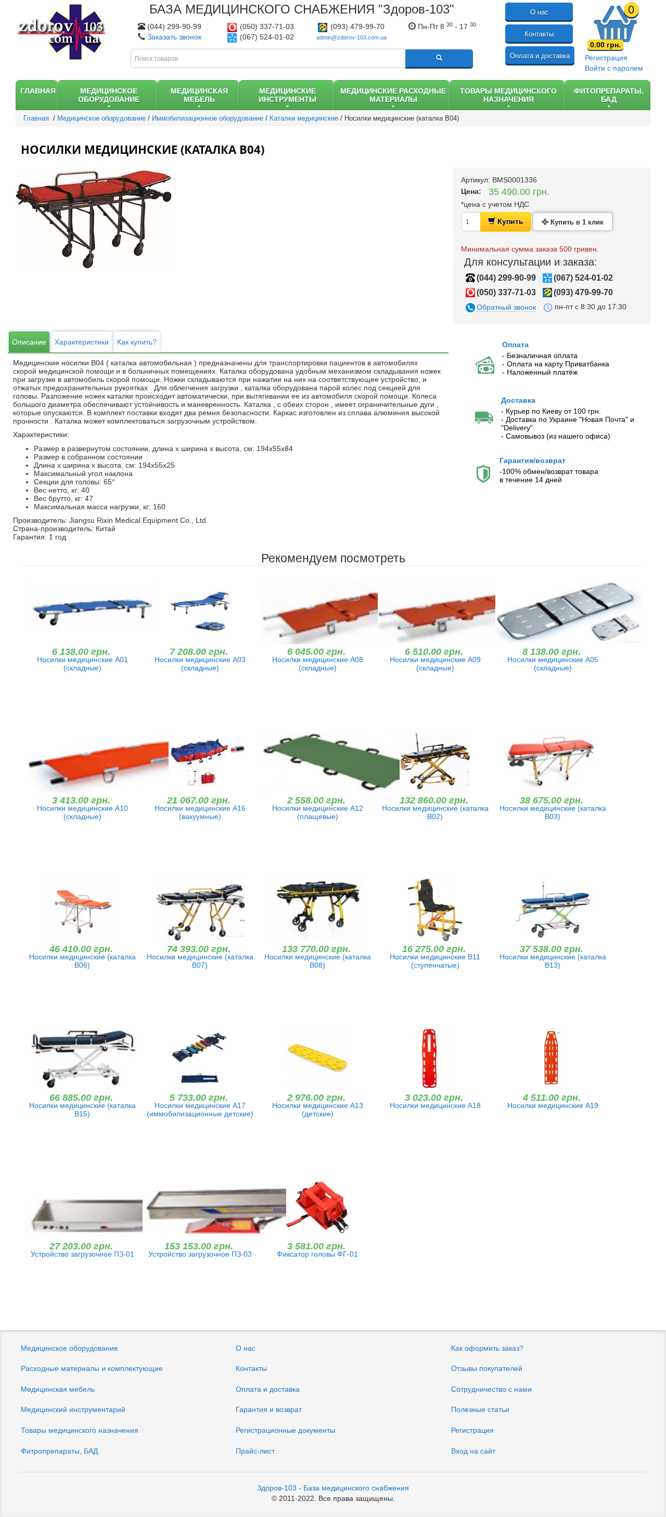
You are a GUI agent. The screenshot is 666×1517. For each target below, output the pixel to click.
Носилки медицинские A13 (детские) (317, 1109)
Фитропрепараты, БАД (59, 1451)
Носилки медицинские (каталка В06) (82, 961)
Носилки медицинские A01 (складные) (82, 663)
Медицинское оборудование (69, 1348)
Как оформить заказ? (487, 1348)
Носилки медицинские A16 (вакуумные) (200, 812)
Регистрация (606, 58)
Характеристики (82, 342)
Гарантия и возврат (269, 1409)
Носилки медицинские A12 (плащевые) (317, 812)
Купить (509, 221)
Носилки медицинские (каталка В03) (552, 812)
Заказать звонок (174, 37)
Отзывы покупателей (486, 1368)
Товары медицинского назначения (79, 1430)
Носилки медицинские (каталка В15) (82, 1109)
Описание (29, 342)
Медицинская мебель (58, 1389)
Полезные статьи (480, 1409)
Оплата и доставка (540, 56)
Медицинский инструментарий (73, 1409)
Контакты (539, 34)
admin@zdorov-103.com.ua (351, 37)
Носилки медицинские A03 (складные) (200, 663)
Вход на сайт (473, 1451)
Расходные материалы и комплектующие (92, 1368)
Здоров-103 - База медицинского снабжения (333, 1488)
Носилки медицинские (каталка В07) (200, 961)
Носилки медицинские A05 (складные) (552, 663)
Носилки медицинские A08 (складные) (317, 663)
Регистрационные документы (285, 1430)
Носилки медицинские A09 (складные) (435, 663)
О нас (539, 12)
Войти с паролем (614, 68)
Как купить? (137, 342)
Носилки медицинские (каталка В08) (317, 961)
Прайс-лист (255, 1451)
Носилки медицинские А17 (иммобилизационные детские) (200, 1109)
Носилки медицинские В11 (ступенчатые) (435, 961)
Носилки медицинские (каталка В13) (552, 961)
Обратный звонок (506, 307)
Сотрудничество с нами (491, 1389)
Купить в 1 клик (576, 222)
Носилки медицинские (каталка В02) (435, 812)
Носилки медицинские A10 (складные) (82, 812)
